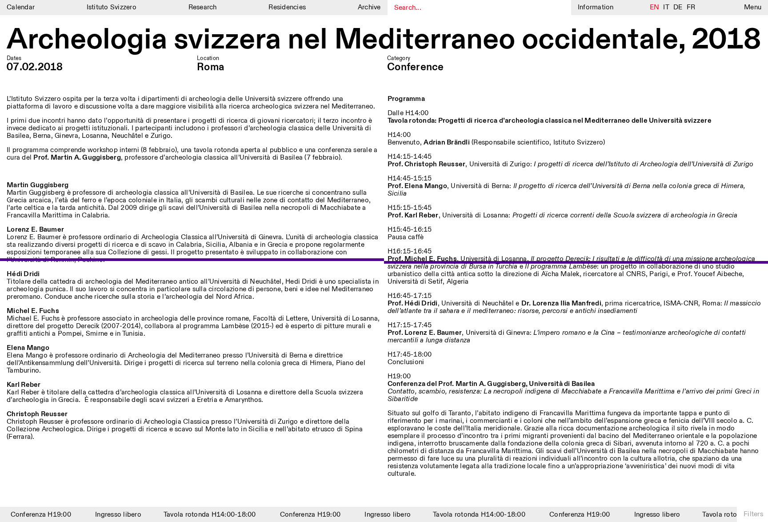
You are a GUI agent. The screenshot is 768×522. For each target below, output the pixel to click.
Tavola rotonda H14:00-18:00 (205, 514)
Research (202, 7)
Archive (369, 7)
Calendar (21, 7)
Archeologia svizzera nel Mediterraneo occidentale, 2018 (384, 40)
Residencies (287, 7)
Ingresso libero (114, 514)
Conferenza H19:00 (36, 514)
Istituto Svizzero (111, 7)
